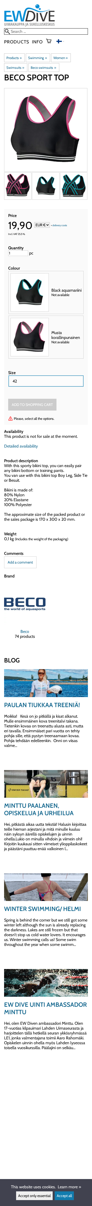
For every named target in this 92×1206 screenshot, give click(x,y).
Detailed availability (21, 446)
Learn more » (69, 1186)
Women (60, 58)
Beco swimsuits (43, 67)
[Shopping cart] (50, 41)
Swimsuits (15, 67)
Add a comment (20, 562)
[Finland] (60, 42)
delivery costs (59, 225)
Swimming (37, 58)
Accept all (64, 1195)
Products (16, 41)
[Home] (29, 25)
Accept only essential (34, 1195)
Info (37, 41)
